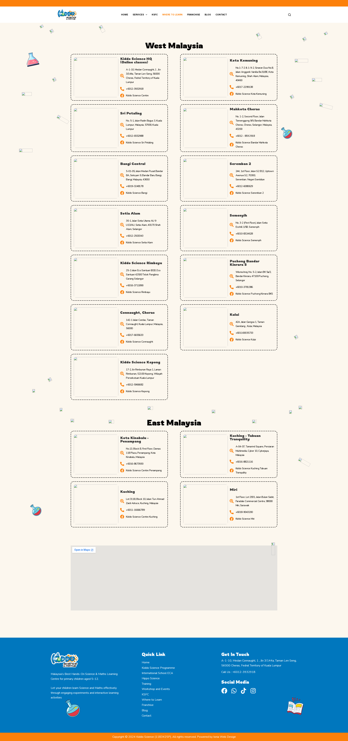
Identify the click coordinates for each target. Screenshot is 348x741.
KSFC (155, 14)
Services (138, 14)
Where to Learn (172, 14)
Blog (208, 14)
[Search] (289, 14)
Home (124, 14)
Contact (221, 14)
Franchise (193, 14)
